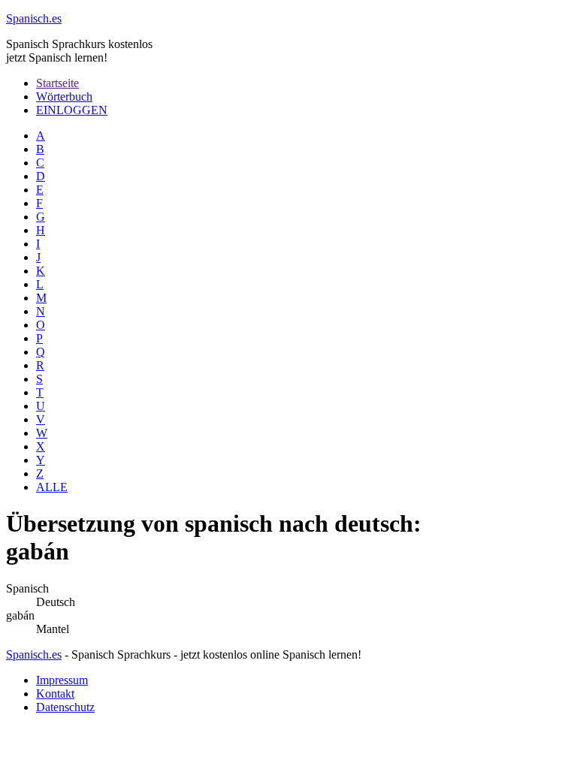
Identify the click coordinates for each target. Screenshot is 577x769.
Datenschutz (65, 707)
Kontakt (55, 693)
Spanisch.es (34, 654)
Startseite (57, 83)
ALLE (52, 487)
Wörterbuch (64, 96)
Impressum (62, 680)
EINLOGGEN (71, 110)
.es (34, 18)
